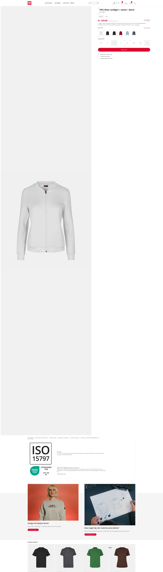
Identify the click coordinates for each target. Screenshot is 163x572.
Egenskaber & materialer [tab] (41, 437)
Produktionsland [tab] (74, 437)
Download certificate (61, 473)
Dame (101, 16)
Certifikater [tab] (31, 437)
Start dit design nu (32, 529)
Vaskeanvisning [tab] (53, 437)
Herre (107, 16)
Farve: (124, 27)
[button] (147, 43)
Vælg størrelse (101, 38)
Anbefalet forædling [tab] (63, 437)
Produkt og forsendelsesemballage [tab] (90, 437)
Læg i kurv (124, 49)
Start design (147, 20)
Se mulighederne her (90, 534)
